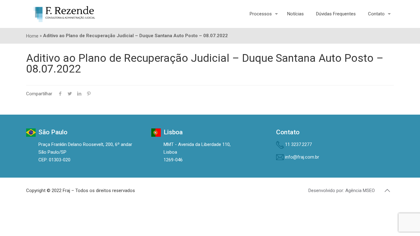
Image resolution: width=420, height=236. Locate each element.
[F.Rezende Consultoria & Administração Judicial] (64, 14)
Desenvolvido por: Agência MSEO (341, 190)
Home (32, 36)
